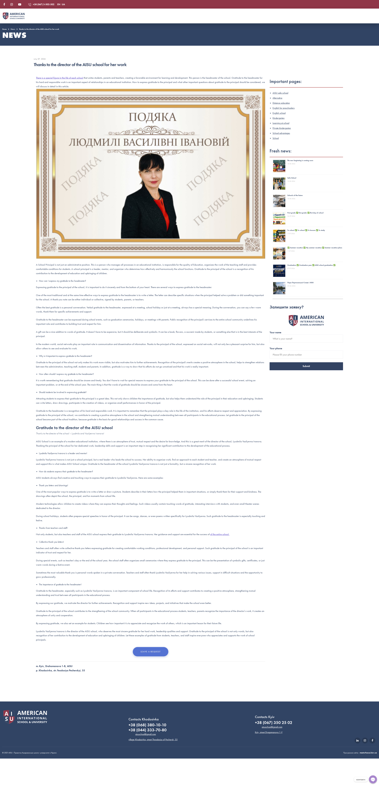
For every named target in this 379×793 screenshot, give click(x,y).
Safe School (291, 178)
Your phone (276, 348)
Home (4, 29)
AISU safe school (280, 92)
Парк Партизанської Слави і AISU (300, 282)
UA (63, 4)
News (13, 29)
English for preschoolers (284, 108)
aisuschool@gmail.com (145, 734)
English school (279, 113)
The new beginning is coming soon (300, 160)
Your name (275, 332)
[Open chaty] (373, 779)
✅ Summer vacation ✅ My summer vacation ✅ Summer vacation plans (314, 247)
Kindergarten (279, 118)
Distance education (281, 103)
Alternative (277, 98)
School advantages (281, 133)
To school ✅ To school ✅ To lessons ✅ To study (306, 230)
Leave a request (150, 651)
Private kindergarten (282, 128)
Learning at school (281, 123)
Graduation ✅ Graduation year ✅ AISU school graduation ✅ (311, 265)
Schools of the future (295, 195)
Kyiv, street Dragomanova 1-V (268, 732)
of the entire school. (219, 534)
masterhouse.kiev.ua (368, 752)
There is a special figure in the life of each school (59, 77)
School (276, 138)
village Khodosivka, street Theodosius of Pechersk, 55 (153, 739)
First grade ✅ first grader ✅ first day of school (305, 213)
